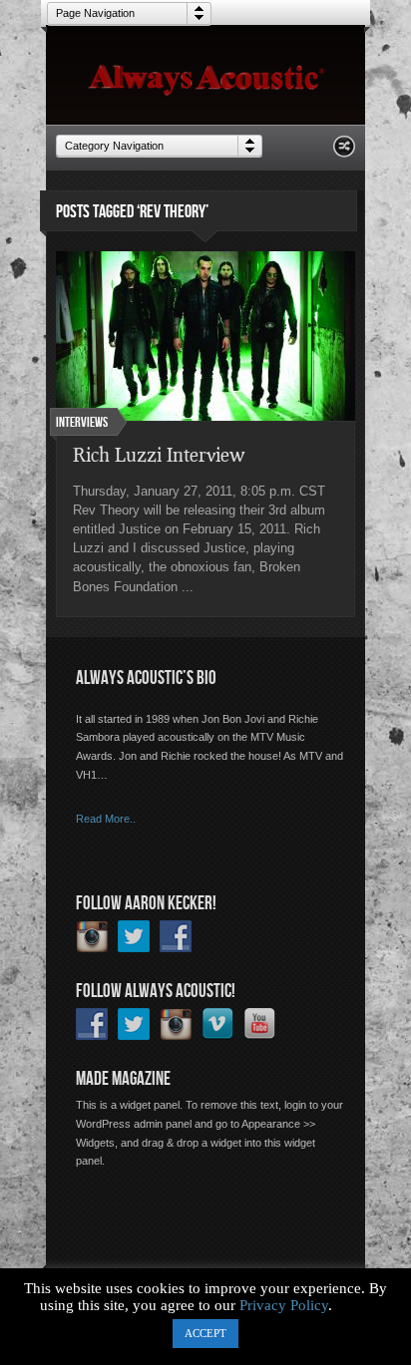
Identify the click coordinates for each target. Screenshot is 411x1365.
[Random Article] (344, 152)
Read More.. (106, 819)
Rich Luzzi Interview (158, 454)
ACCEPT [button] (205, 1333)
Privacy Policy (283, 1305)
